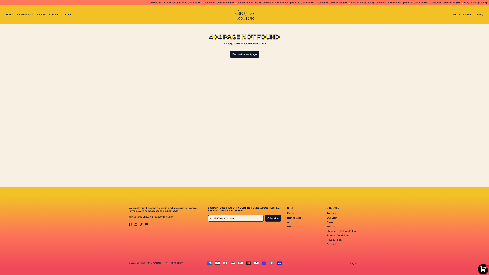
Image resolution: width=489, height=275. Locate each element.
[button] (466, 14)
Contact (66, 14)
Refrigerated (294, 217)
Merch (290, 226)
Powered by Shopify (173, 263)
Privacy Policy (334, 239)
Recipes (41, 14)
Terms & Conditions (338, 235)
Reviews (331, 226)
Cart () (478, 15)
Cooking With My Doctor (149, 263)
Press (330, 222)
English (353, 263)
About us (54, 14)
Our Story (332, 217)
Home (9, 14)
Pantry (291, 213)
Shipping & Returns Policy (341, 231)
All (288, 222)
